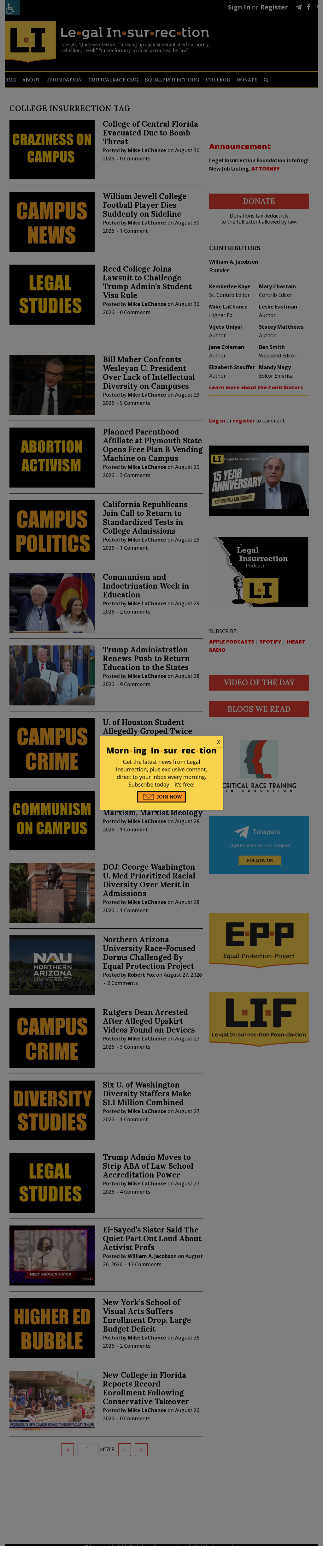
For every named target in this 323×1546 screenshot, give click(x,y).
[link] (161, 742)
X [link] (218, 742)
